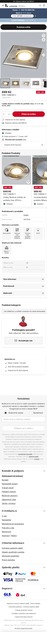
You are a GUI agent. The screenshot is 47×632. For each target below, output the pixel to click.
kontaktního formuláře (25, 454)
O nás (4, 516)
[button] (5, 83)
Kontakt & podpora (13, 471)
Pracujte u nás (8, 528)
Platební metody (9, 491)
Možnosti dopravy (10, 495)
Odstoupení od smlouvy (12, 476)
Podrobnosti (8, 286)
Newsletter (6, 520)
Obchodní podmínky (10, 556)
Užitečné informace (13, 543)
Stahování (7, 293)
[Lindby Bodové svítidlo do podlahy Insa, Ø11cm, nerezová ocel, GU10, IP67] (16, 181)
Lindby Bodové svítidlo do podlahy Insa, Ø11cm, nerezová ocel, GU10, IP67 (14, 199)
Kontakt (5, 480)
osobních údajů (33, 456)
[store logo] (16, 5)
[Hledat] (40, 5)
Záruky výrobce (8, 503)
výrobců (36, 459)
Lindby (26, 215)
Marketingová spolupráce (13, 524)
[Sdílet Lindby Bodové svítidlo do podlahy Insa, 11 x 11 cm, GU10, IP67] (43, 39)
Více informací (9, 279)
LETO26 (22, 16)
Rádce (14, 535)
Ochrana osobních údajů (12, 548)
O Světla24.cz (9, 511)
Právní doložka (8, 560)
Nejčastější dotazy (10, 484)
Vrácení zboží (8, 487)
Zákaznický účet (9, 499)
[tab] (23, 487)
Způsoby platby (11, 567)
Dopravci (7, 588)
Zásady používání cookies (13, 552)
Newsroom (6, 531)
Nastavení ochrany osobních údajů (18, 603)
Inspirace (6, 535)
